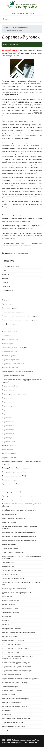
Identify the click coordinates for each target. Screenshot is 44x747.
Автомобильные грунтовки (11, 644)
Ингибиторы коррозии (10, 446)
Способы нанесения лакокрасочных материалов (19, 510)
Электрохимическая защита (12, 675)
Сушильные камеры (9, 522)
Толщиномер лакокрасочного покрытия (16, 719)
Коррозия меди (7, 406)
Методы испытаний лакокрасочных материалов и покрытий (19, 527)
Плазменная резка (8, 605)
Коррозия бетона (8, 390)
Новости (5, 278)
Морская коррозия (8, 328)
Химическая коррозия (9, 308)
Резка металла (7, 597)
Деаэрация (5, 621)
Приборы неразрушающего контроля (15, 699)
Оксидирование (7, 450)
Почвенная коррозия (9, 332)
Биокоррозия (6, 336)
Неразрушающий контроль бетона (14, 707)
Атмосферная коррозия (10, 324)
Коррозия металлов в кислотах (13, 376)
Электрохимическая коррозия (12, 312)
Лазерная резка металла (10, 601)
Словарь (5, 282)
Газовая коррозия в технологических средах (17, 372)
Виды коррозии (7, 304)
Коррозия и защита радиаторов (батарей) (16, 667)
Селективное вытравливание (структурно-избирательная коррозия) (22, 381)
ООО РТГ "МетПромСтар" (20, 253)
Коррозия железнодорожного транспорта (17, 671)
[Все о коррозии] (22, 5)
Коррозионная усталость (10, 360)
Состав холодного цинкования (12, 552)
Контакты (5, 730)
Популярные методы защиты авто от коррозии (18, 633)
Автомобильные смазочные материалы (16, 648)
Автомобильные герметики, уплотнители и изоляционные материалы (17, 657)
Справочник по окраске (10, 266)
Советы (4, 270)
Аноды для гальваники (10, 574)
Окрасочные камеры (9, 514)
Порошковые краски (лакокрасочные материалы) (19, 500)
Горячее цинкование (9, 544)
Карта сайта (6, 286)
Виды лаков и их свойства (11, 484)
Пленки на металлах (9, 454)
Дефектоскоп (6, 711)
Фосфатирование (8, 562)
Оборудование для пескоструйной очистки (17, 472)
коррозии (25, 191)
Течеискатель (6, 715)
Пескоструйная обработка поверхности (16, 468)
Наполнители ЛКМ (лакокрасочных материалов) (19, 536)
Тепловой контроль (9, 695)
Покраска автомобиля (9, 637)
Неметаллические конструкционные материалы (19, 540)
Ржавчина (5, 625)
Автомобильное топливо (11, 652)
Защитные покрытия (9, 458)
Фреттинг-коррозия (9, 356)
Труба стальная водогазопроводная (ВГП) (16, 593)
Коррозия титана (8, 426)
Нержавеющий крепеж (10, 609)
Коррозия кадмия (8, 438)
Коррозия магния (8, 402)
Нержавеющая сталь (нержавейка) (14, 589)
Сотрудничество (7, 290)
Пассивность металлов (10, 368)
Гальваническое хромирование (13, 578)
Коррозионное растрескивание (13, 364)
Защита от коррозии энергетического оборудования (20, 679)
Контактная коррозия (9, 352)
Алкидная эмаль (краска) (10, 488)
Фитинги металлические (10, 613)
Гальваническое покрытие (11, 570)
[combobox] (16, 19)
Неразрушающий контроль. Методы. (15, 683)
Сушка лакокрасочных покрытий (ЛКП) (16, 518)
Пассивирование (8, 566)
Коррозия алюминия (9, 410)
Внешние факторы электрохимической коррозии (19, 320)
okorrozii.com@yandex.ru (23, 13)
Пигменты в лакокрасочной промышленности (18, 532)
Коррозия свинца (8, 434)
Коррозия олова (7, 418)
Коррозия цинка (7, 414)
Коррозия (5, 300)
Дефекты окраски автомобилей (13, 640)
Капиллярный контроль (10, 687)
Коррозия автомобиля (10, 386)
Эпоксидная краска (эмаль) (11, 492)
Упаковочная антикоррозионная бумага (16, 663)
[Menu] (38, 19)
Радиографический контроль (12, 691)
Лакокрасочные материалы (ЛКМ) (14, 476)
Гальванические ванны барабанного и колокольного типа (21, 583)
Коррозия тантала (8, 430)
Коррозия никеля (8, 398)
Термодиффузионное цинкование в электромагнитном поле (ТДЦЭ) (21, 557)
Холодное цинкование (10, 548)
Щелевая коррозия (8, 344)
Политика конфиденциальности (13, 727)
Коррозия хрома (7, 422)
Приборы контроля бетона (11, 703)
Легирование (6, 617)
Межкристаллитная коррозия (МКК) (14, 348)
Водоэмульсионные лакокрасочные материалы (19, 496)
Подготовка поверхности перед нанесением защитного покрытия (21, 463)
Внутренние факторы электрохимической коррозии (20, 316)
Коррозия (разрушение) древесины (14, 394)
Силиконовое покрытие (10, 480)
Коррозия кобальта (8, 442)
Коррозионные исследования (12, 723)
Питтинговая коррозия (10, 340)
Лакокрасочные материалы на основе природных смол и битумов (21, 505)
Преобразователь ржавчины (12, 629)
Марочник (5, 274)
